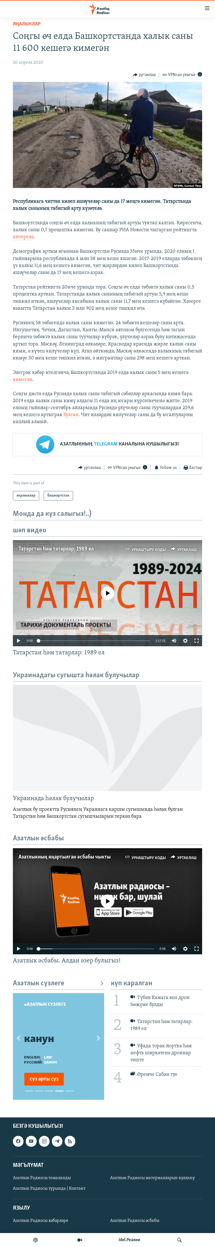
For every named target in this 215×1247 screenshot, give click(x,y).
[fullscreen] (196, 640)
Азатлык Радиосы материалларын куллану (152, 1178)
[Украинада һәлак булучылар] (107, 738)
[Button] (144, 74)
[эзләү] (179, 1240)
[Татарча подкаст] (35, 1240)
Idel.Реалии (129, 1240)
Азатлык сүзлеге (38, 983)
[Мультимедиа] (79, 1240)
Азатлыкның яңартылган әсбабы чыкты (64, 857)
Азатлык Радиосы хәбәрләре (40, 1221)
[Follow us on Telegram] (57, 1141)
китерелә (23, 237)
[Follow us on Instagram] (44, 1141)
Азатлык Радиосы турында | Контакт (49, 1188)
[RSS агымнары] (70, 1141)
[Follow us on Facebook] (18, 1141)
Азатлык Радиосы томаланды (42, 1178)
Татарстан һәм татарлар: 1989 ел (56, 549)
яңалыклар (27, 24)
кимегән (22, 379)
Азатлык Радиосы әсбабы (134, 1221)
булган (71, 415)
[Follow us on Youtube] (31, 1141)
